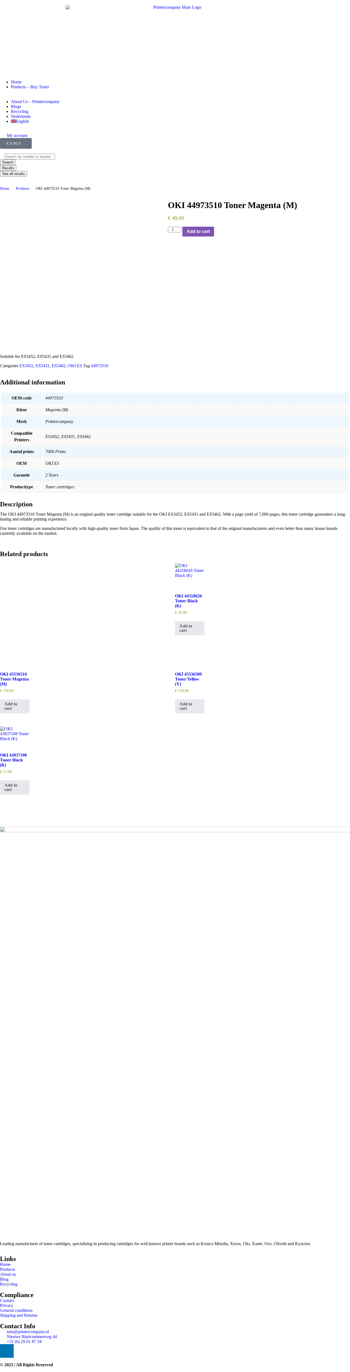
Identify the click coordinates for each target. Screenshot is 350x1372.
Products (22, 188)
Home (4, 188)
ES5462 (59, 365)
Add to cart (198, 231)
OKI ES (75, 365)
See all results (13, 174)
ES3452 (26, 365)
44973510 (99, 365)
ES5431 (42, 365)
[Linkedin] (7, 1351)
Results (8, 168)
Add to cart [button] (185, 628)
